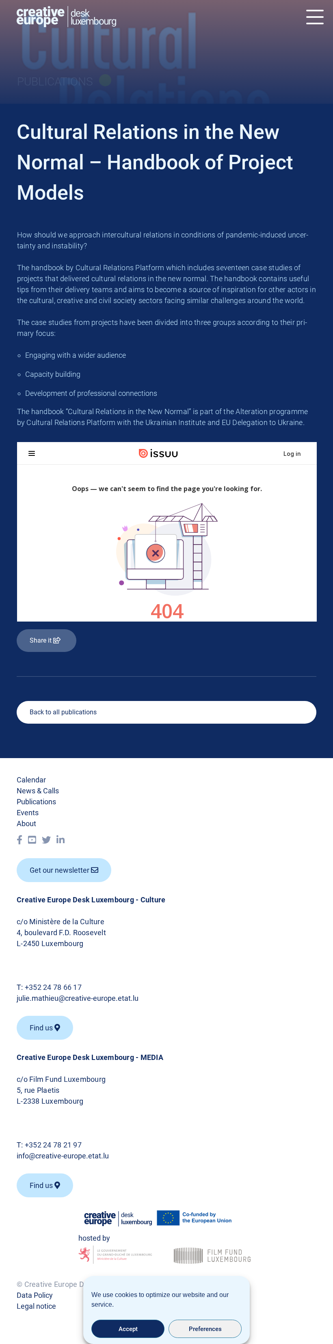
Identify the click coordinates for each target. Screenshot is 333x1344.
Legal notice (36, 1306)
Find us (42, 1185)
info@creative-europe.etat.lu (63, 1156)
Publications (36, 801)
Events (28, 812)
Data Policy (35, 1295)
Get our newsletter (60, 870)
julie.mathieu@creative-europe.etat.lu (77, 998)
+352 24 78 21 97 (53, 1145)
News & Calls (38, 790)
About (26, 823)
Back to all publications (63, 712)
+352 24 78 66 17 (53, 987)
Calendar (31, 780)
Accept (128, 1329)
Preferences (205, 1329)
